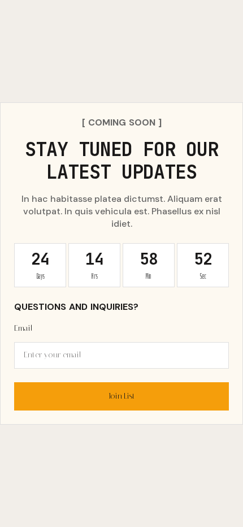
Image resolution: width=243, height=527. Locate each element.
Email (23, 328)
